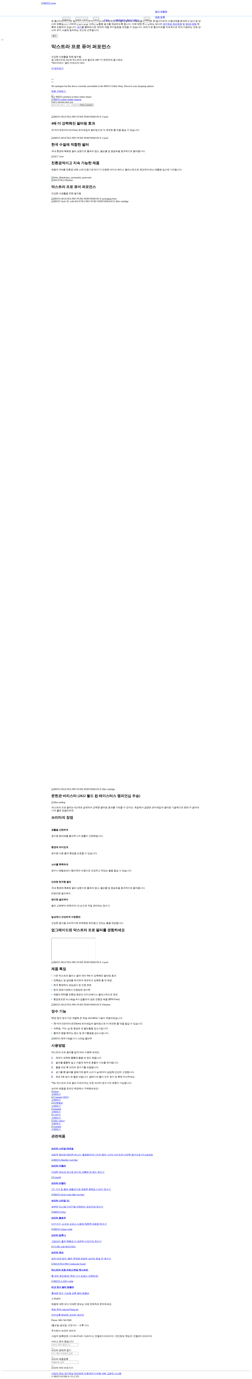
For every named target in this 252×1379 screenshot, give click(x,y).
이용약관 (89, 1373)
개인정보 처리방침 (74, 1373)
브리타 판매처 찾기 (61, 1350)
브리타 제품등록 (59, 1359)
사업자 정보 (57, 1373)
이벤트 (147, 20)
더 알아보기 (57, 68)
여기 (79, 27)
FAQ (106, 20)
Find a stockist (86, 105)
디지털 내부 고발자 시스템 (107, 1373)
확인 (54, 36)
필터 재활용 (161, 11)
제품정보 (66, 20)
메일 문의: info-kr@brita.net (64, 1309)
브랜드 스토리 (82, 20)
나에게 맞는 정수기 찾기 (126, 20)
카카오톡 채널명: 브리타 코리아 (67, 1315)
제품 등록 (160, 17)
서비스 (96, 20)
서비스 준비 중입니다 (62, 1341)
